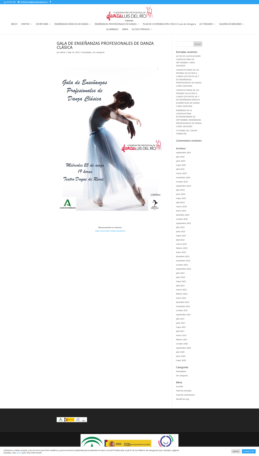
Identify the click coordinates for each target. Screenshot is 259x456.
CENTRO (25, 24)
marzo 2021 (181, 335)
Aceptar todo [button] (248, 451)
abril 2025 (180, 169)
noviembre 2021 (183, 306)
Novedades (87, 52)
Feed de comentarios (185, 395)
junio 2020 (180, 356)
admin (63, 52)
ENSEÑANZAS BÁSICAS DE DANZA (71, 24)
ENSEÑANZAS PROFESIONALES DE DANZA (116, 24)
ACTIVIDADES (206, 24)
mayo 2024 (181, 198)
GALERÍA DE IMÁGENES (230, 24)
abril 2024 (180, 202)
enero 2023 (181, 252)
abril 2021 (180, 331)
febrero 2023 (181, 248)
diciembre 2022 (182, 256)
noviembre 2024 (183, 177)
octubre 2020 (182, 343)
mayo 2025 (181, 165)
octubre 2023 (182, 219)
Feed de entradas (183, 390)
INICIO (14, 24)
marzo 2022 (181, 289)
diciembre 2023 (182, 215)
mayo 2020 (181, 360)
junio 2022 (180, 277)
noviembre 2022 (183, 260)
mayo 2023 (181, 235)
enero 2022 (181, 298)
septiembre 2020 (183, 348)
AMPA (125, 29)
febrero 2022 (181, 293)
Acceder (179, 386)
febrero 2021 (181, 339)
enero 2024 (181, 210)
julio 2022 (180, 273)
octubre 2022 (182, 264)
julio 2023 (180, 227)
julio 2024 (180, 190)
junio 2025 (180, 161)
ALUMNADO (112, 29)
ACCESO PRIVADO (141, 29)
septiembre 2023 (183, 223)
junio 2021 (180, 323)
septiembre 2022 (183, 269)
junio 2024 (180, 194)
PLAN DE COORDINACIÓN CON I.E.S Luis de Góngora (169, 24)
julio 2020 (180, 352)
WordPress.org (182, 399)
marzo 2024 (181, 206)
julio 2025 (180, 156)
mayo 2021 (181, 327)
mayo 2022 (181, 281)
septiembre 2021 (183, 314)
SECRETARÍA (42, 24)
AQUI (19, 452)
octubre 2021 (182, 310)
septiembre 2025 (183, 152)
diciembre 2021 (182, 302)
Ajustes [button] (236, 451)
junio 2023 (180, 231)
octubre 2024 (182, 181)
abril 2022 (180, 285)
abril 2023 (180, 240)
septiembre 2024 (183, 186)
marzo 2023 (181, 244)
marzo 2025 (181, 173)
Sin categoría (98, 52)
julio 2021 (180, 318)
